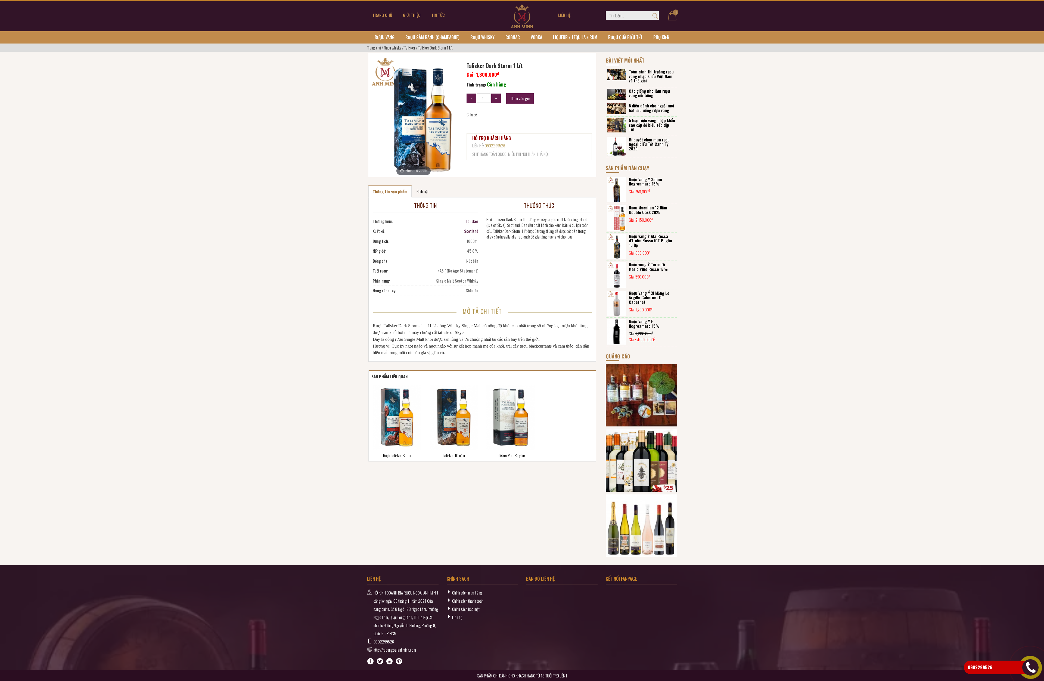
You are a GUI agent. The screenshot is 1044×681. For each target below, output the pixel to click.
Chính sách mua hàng (467, 593)
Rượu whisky (482, 37)
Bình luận (423, 191)
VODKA (536, 37)
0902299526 (495, 145)
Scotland (471, 231)
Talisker (409, 48)
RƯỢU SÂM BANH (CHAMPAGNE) (432, 37)
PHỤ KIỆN (661, 37)
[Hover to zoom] (413, 116)
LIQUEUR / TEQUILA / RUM (575, 37)
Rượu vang (384, 37)
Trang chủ (374, 48)
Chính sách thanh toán (467, 601)
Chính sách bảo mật (466, 609)
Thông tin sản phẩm (390, 191)
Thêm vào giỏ (520, 98)
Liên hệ (457, 617)
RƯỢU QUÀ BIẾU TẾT (625, 37)
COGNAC (512, 37)
